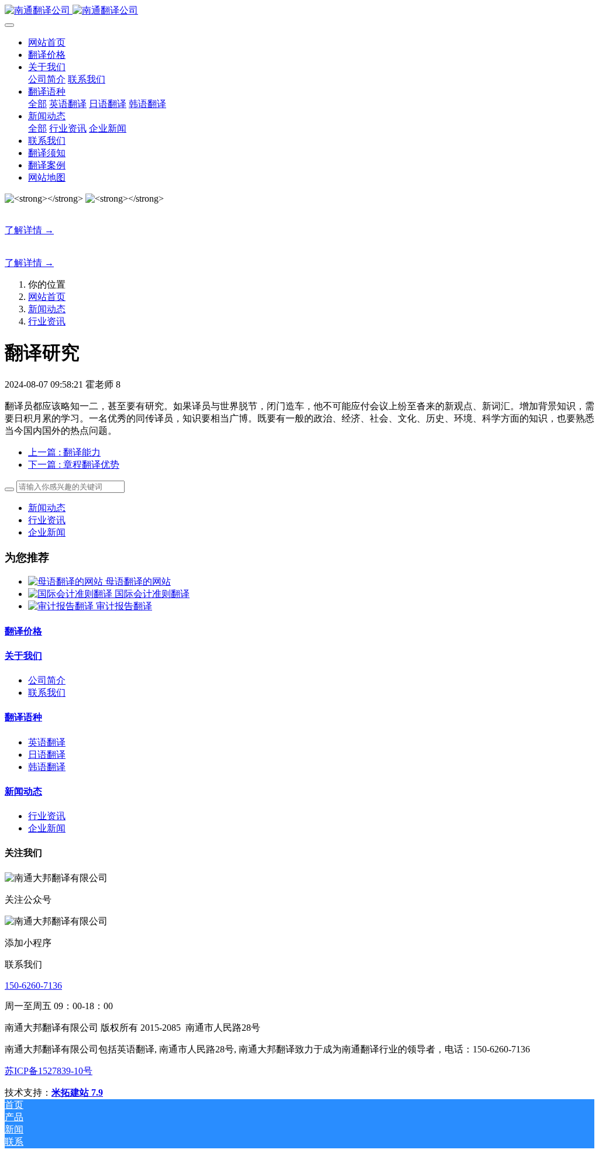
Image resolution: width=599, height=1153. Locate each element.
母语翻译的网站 (138, 581)
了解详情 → (29, 230)
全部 (37, 104)
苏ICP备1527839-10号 (48, 1071)
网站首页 (47, 42)
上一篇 (64, 452)
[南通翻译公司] (299, 11)
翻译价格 (23, 631)
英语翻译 (47, 742)
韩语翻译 (47, 767)
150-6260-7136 (33, 985)
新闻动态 (47, 309)
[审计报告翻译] (62, 606)
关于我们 (23, 656)
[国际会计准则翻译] (71, 594)
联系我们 (47, 693)
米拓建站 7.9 (77, 1092)
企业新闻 (47, 532)
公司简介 (47, 680)
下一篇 (73, 465)
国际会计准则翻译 (152, 594)
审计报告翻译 (124, 606)
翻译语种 (23, 717)
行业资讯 (47, 321)
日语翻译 (47, 755)
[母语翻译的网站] (66, 581)
